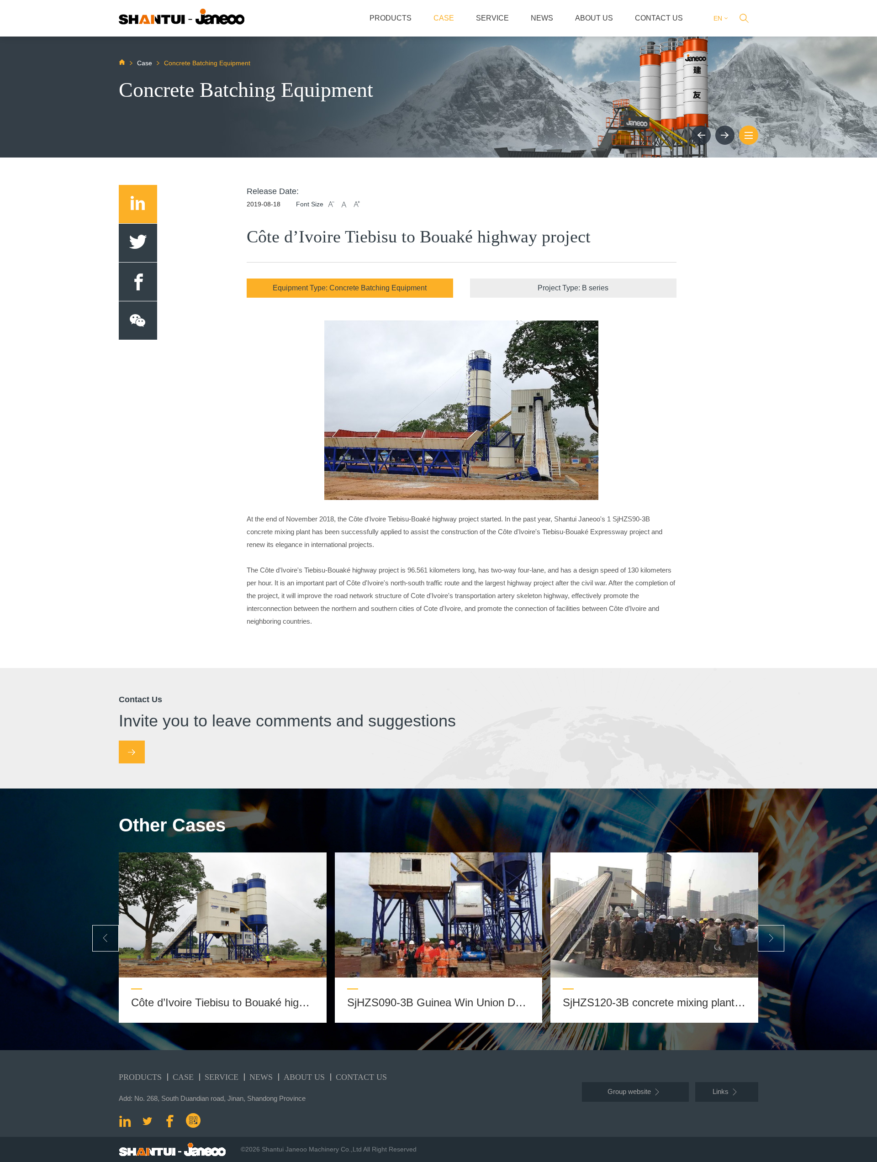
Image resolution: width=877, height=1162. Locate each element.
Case (443, 18)
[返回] (748, 135)
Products (391, 18)
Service (492, 18)
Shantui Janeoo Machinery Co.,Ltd (312, 1149)
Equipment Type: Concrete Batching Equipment (350, 288)
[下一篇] (724, 135)
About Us (594, 18)
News (542, 18)
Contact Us (659, 18)
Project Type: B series (573, 288)
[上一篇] (701, 135)
